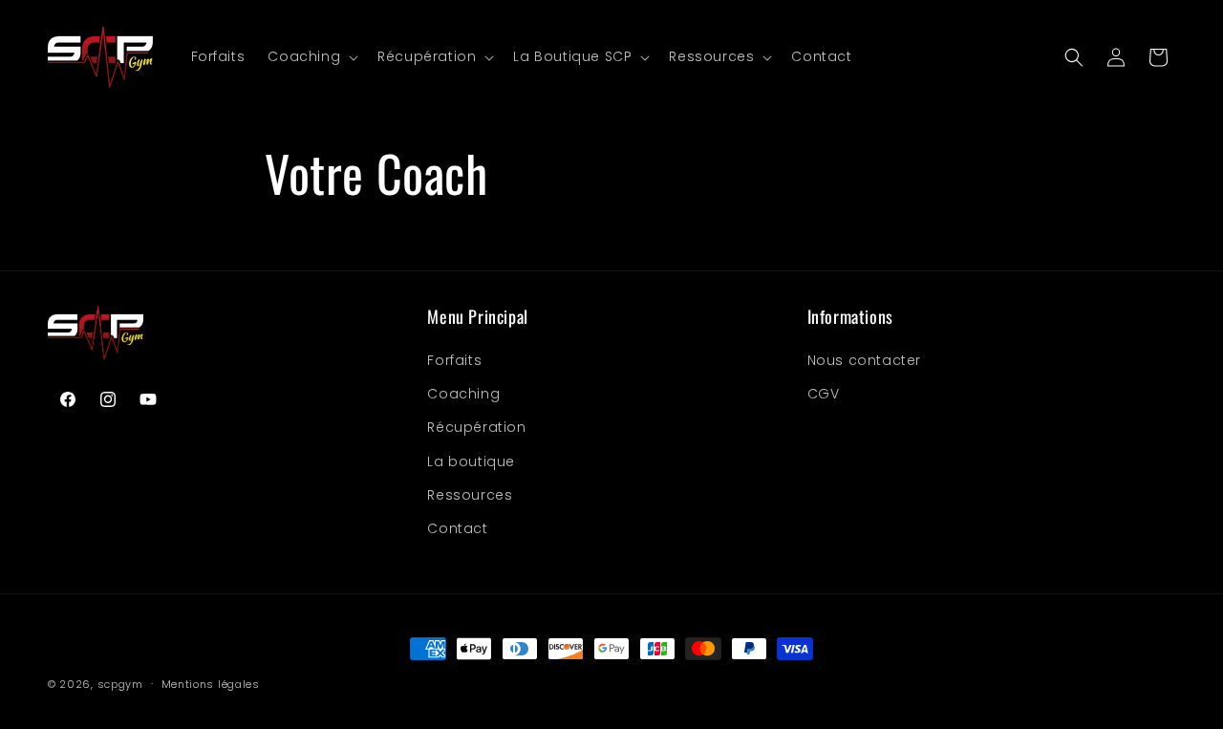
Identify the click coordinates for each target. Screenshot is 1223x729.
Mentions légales (210, 684)
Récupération (476, 427)
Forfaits (454, 360)
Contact (457, 528)
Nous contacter (864, 360)
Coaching (463, 393)
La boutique (471, 461)
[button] (311, 56)
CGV (823, 393)
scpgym (120, 684)
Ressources (469, 494)
